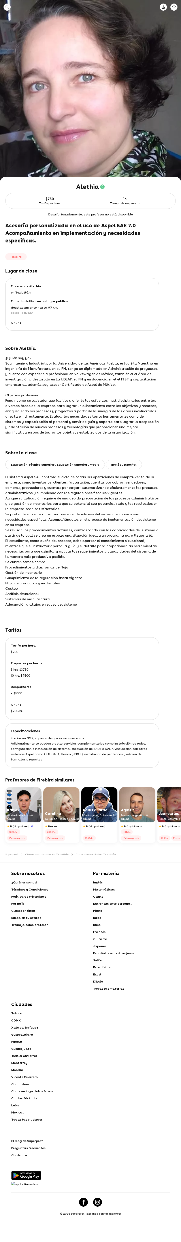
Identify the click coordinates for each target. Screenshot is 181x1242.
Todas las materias (108, 988)
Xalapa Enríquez (24, 1027)
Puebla (16, 1041)
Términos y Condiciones (29, 889)
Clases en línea (23, 910)
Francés (99, 932)
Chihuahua (20, 1084)
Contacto (19, 1155)
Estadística (102, 967)
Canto (98, 896)
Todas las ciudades (27, 1119)
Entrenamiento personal (112, 903)
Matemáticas (104, 889)
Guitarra (100, 939)
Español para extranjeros (113, 953)
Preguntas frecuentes (28, 1148)
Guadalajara (22, 1034)
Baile (97, 918)
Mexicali (18, 1112)
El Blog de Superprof (27, 1141)
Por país (17, 903)
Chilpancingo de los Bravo (32, 1091)
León (15, 1105)
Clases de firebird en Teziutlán (96, 854)
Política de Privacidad (29, 896)
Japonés (99, 946)
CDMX (16, 1020)
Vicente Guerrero (24, 1077)
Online (16, 322)
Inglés (98, 882)
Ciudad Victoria (24, 1098)
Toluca (17, 1013)
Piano (97, 910)
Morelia (17, 1070)
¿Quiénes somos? (24, 882)
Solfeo (98, 960)
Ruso (97, 925)
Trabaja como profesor (29, 925)
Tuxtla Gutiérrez (24, 1056)
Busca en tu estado (26, 918)
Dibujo (98, 981)
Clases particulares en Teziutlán (47, 854)
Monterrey (19, 1063)
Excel (97, 974)
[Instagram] (97, 1202)
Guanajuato (21, 1048)
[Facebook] (83, 1202)
